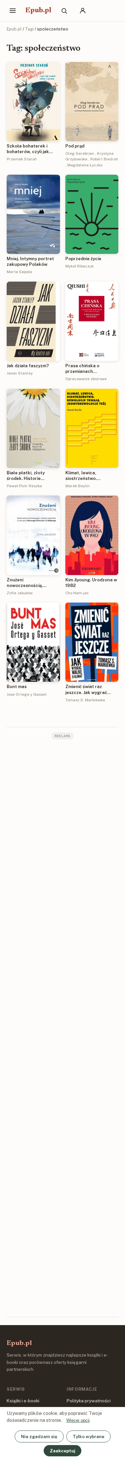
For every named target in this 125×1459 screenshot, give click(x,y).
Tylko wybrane (88, 1436)
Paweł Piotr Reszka (24, 486)
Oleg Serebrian (79, 153)
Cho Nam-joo (76, 593)
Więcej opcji (78, 1420)
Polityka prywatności (89, 1400)
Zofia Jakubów (20, 593)
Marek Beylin (77, 486)
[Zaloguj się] (83, 11)
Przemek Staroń (22, 159)
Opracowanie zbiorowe (86, 379)
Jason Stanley (20, 373)
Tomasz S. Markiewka (85, 700)
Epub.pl (38, 10)
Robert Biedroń (104, 159)
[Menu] (13, 11)
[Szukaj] (64, 11)
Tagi (29, 29)
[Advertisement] (62, 1027)
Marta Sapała (19, 271)
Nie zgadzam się (39, 1436)
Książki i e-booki (23, 1400)
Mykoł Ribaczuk (79, 266)
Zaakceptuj (62, 1450)
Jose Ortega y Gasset (27, 694)
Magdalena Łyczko (84, 165)
